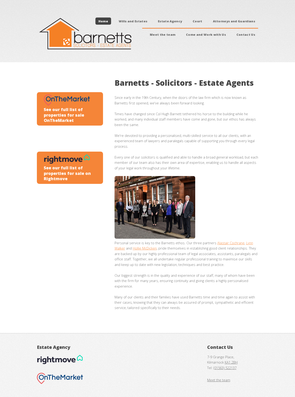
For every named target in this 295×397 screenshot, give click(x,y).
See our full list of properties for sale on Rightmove (67, 173)
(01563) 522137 (224, 367)
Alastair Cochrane (231, 243)
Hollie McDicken (145, 248)
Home (103, 21)
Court (197, 21)
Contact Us (245, 34)
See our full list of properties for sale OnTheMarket (64, 115)
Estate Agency (170, 21)
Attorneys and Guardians (234, 21)
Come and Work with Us (206, 34)
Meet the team (162, 34)
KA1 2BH (231, 362)
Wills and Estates (133, 21)
